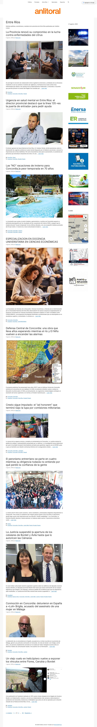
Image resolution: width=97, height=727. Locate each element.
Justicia (38, 596)
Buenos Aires (16, 596)
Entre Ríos (9, 92)
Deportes (62, 2)
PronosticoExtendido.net (82, 243)
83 (23, 713)
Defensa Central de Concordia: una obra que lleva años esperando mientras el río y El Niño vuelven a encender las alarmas (32, 331)
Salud (14, 157)
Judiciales (20, 450)
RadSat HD (74, 243)
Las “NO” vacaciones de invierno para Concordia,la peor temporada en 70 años (30, 167)
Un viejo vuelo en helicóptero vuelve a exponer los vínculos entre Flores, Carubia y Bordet (33, 660)
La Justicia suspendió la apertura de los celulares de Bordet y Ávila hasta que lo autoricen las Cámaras (29, 534)
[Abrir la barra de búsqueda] (68, 2)
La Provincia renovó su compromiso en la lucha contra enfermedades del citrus (33, 33)
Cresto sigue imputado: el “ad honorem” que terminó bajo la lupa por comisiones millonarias (33, 406)
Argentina (9, 93)
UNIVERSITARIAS (22, 321)
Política (30, 2)
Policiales (36, 2)
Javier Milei (26, 525)
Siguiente (28, 713)
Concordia (15, 93)
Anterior (9, 713)
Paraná (25, 93)
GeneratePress (58, 724)
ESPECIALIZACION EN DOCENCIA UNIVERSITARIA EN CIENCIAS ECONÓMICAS (32, 240)
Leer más (44, 88)
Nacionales (54, 2)
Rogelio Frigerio (21, 159)
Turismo (20, 230)
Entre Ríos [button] (44, 2)
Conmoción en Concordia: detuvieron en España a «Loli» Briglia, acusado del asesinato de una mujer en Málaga (34, 606)
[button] (85, 225)
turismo (20, 232)
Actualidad (9, 595)
